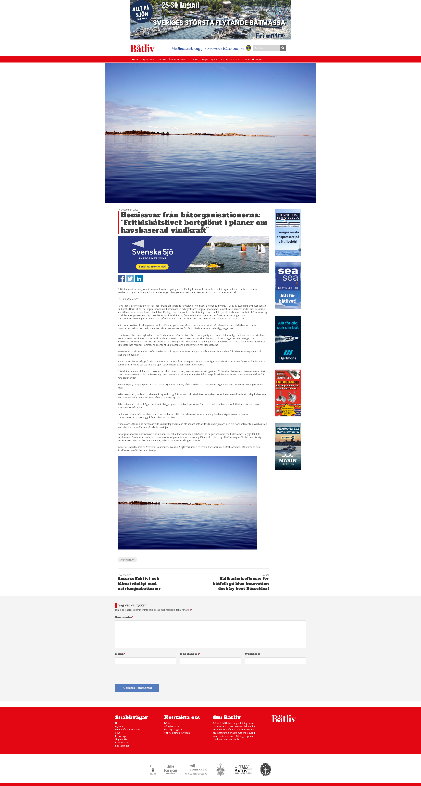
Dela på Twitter (130, 278)
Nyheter (147, 59)
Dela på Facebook (121, 278)
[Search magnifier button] (283, 48)
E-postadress (190, 654)
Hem (135, 59)
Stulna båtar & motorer (172, 59)
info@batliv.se (171, 726)
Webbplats (252, 654)
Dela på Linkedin (139, 278)
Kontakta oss (229, 59)
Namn (120, 654)
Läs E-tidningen (252, 59)
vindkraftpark (127, 559)
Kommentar (124, 617)
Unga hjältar (121, 739)
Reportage (208, 59)
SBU (195, 59)
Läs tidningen (122, 745)
